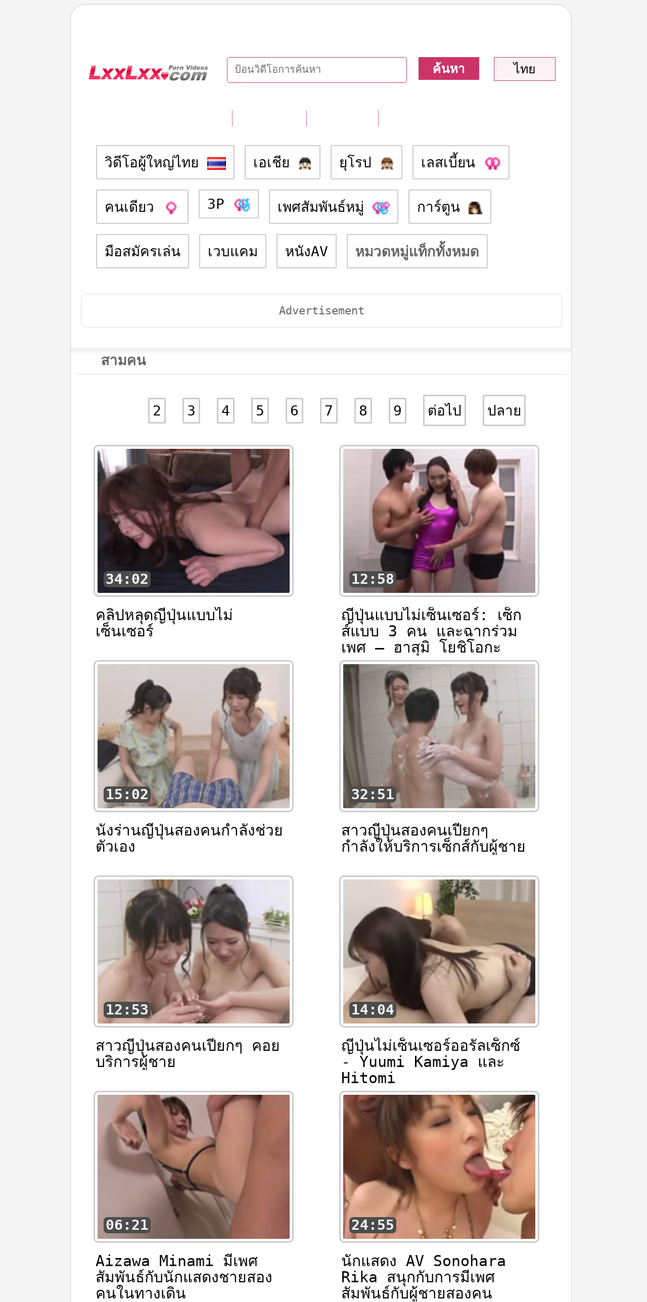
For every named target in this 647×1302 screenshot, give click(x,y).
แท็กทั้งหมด (269, 117)
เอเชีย (275, 162)
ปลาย (504, 410)
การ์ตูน (443, 207)
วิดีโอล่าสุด (342, 117)
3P (220, 204)
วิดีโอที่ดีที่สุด (419, 117)
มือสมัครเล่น (142, 251)
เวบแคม (233, 251)
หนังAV (306, 251)
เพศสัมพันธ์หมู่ (325, 207)
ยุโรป (359, 162)
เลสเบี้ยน (452, 162)
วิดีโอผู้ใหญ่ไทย (156, 162)
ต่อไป (444, 410)
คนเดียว (134, 207)
